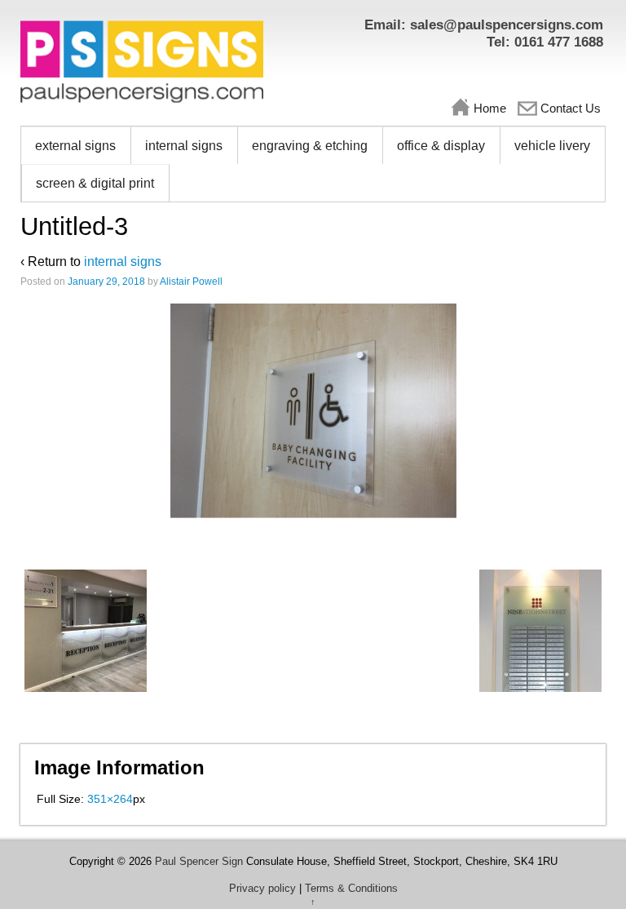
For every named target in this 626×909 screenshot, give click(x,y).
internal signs (184, 146)
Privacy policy (262, 888)
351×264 (110, 798)
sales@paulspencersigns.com (506, 25)
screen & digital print (95, 183)
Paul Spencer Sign (199, 861)
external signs (75, 146)
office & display (441, 146)
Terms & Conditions (351, 888)
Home (490, 108)
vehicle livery (552, 146)
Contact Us (570, 108)
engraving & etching (310, 146)
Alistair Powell (191, 281)
